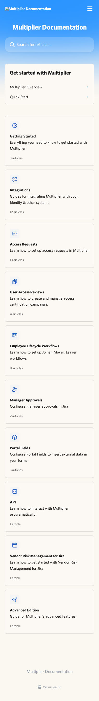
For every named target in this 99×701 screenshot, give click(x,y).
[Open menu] (90, 8)
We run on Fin (52, 687)
